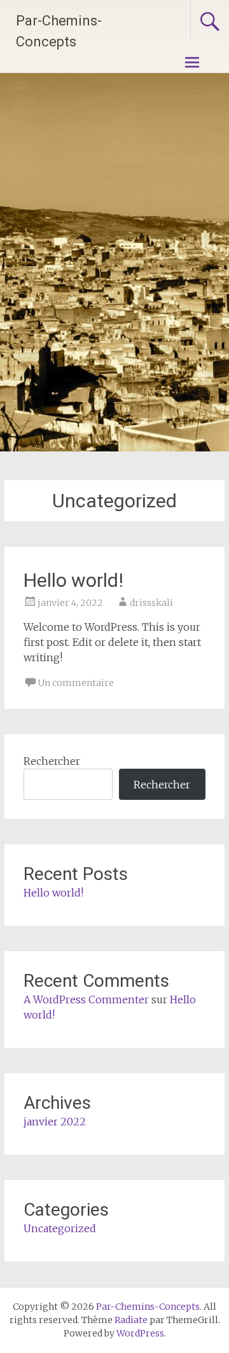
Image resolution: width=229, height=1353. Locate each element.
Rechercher (52, 761)
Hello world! (73, 580)
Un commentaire (76, 683)
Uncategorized (60, 1228)
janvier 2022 (55, 1121)
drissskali (151, 602)
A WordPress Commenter (86, 999)
